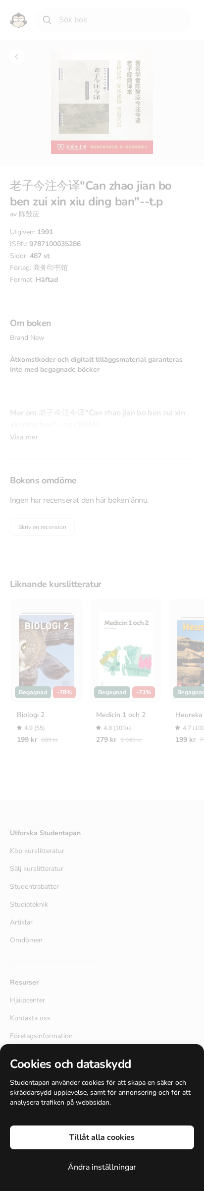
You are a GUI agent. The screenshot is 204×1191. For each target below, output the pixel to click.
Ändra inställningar (102, 1167)
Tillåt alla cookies (102, 1137)
